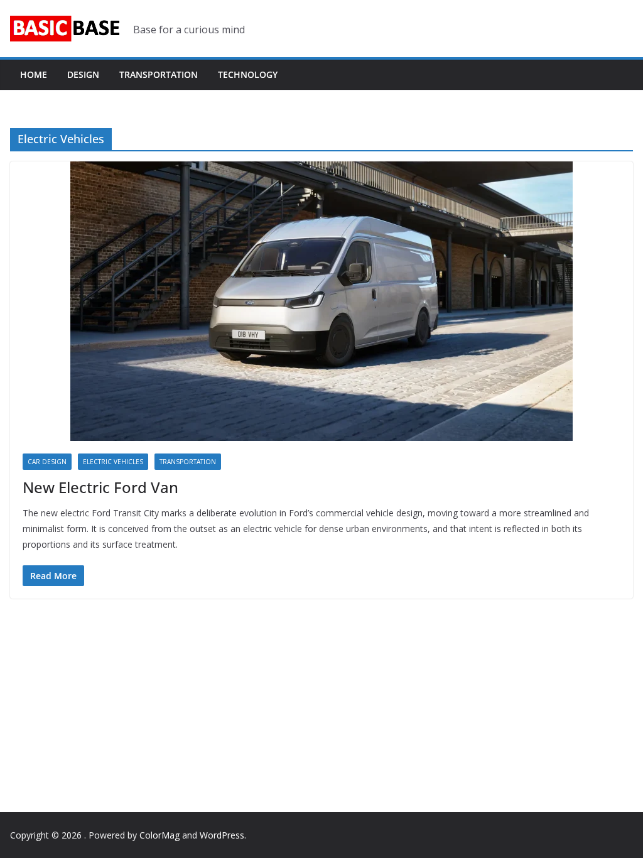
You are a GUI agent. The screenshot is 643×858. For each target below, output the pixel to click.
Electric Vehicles (113, 461)
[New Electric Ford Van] (321, 301)
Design (83, 74)
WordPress (222, 835)
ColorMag (159, 835)
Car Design (47, 461)
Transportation (158, 74)
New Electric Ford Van (100, 487)
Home (33, 74)
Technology (248, 74)
